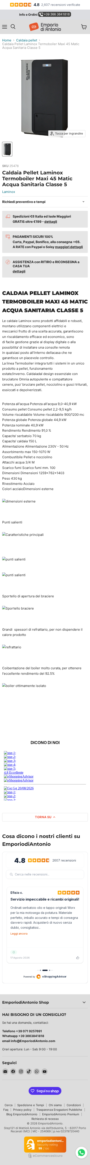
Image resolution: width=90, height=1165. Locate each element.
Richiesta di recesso (45, 1119)
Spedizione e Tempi (30, 1105)
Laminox (8, 192)
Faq (5, 1109)
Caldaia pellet (26, 40)
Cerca (8, 1105)
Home (6, 40)
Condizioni (74, 1105)
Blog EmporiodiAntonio (21, 1114)
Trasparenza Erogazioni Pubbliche (59, 1109)
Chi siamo (55, 1105)
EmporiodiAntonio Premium (60, 1114)
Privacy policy (22, 1109)
